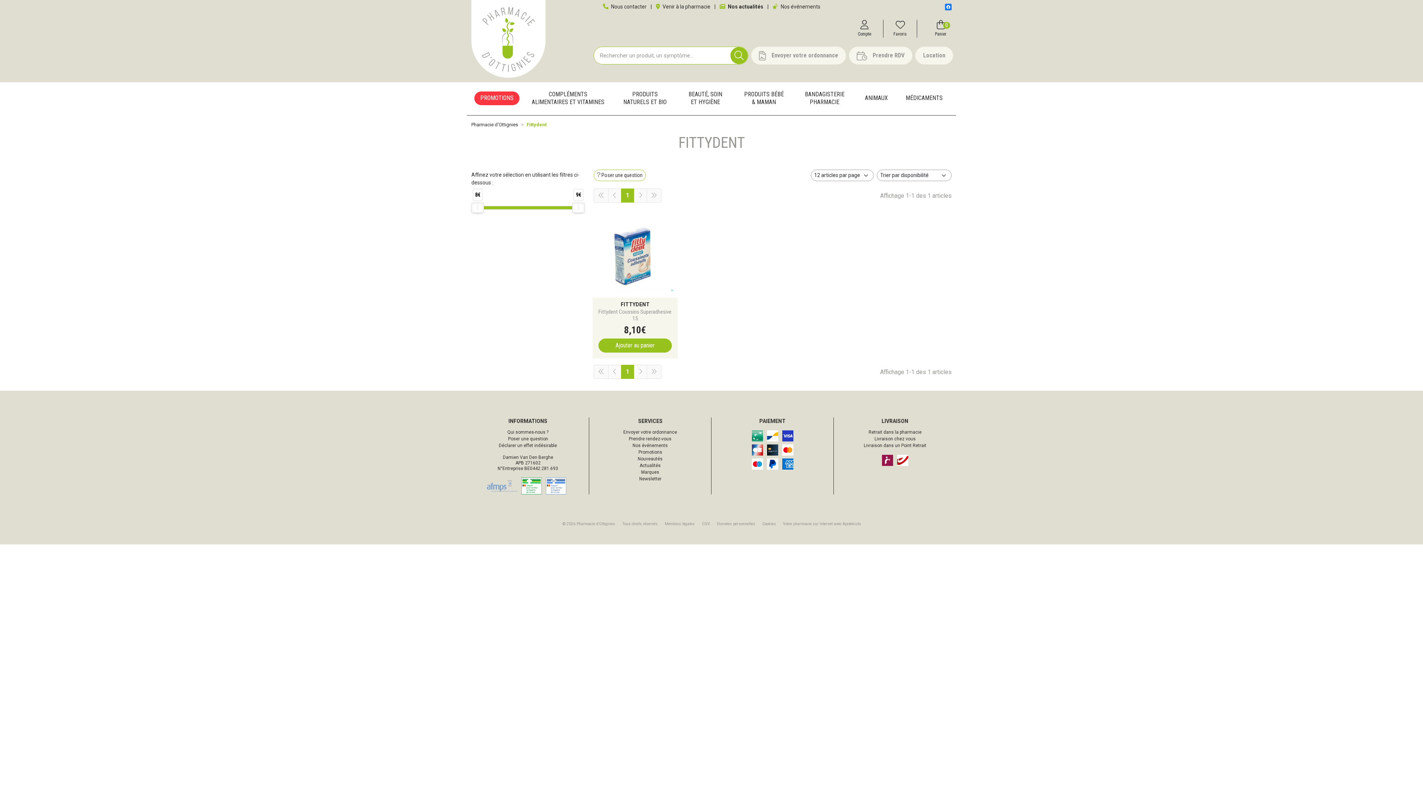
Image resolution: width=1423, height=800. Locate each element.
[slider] (477, 208)
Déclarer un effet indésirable (528, 445)
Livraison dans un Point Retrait (895, 445)
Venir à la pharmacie (685, 7)
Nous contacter (628, 7)
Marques (650, 472)
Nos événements (800, 7)
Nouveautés (650, 458)
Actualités (650, 465)
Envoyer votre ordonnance (650, 432)
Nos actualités (745, 7)
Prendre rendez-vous (650, 438)
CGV (706, 523)
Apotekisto (822, 523)
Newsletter (650, 478)
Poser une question (528, 438)
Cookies (769, 523)
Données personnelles (736, 523)
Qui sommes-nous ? (527, 432)
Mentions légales (680, 523)
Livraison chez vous (895, 438)
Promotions (650, 452)
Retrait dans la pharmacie (895, 432)
